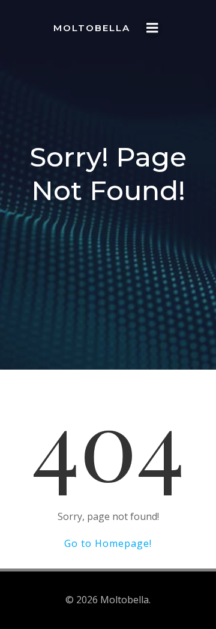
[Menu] (152, 28)
